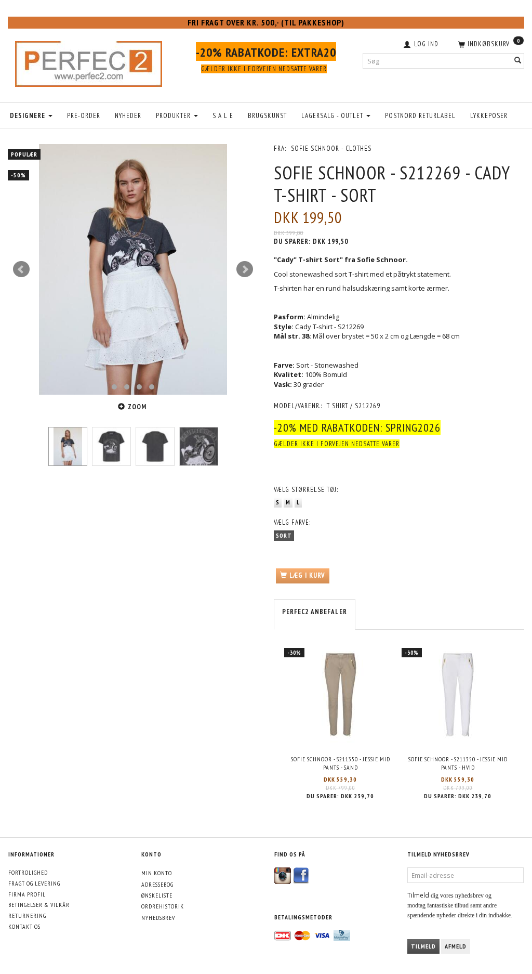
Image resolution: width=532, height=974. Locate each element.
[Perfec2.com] (88, 61)
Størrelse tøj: (306, 489)
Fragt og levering (34, 883)
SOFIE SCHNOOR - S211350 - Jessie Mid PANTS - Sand (340, 763)
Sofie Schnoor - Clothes (331, 148)
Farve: (292, 522)
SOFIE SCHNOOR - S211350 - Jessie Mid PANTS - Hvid (458, 763)
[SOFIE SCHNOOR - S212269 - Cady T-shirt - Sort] (133, 269)
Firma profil (27, 894)
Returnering (27, 915)
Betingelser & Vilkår (39, 904)
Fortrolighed (28, 872)
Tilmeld (423, 946)
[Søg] (518, 61)
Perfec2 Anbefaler (314, 611)
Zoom (137, 406)
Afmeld (456, 946)
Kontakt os (24, 926)
